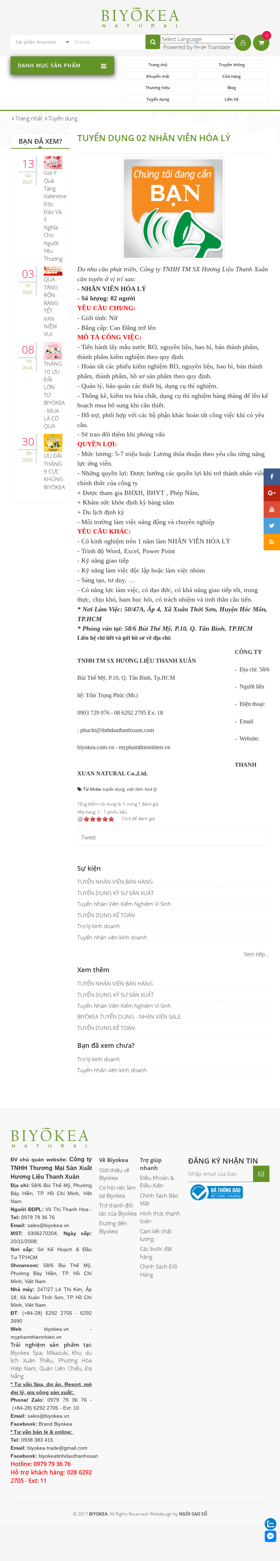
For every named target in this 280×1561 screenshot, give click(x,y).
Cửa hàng (231, 76)
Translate (218, 47)
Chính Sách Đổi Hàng (158, 1270)
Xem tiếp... (256, 954)
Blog (232, 87)
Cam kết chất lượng (156, 1234)
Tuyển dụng (158, 99)
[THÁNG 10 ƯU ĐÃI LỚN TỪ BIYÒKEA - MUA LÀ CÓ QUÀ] (53, 350)
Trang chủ (157, 64)
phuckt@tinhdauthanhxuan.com (117, 730)
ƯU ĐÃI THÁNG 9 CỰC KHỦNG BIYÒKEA (54, 471)
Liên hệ (231, 99)
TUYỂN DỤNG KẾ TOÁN (106, 915)
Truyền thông (232, 64)
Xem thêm (93, 969)
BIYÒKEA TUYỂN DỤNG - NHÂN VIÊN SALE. (129, 1016)
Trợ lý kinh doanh (98, 926)
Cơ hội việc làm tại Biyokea (117, 1191)
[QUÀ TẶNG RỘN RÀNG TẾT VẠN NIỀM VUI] (53, 270)
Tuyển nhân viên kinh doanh (112, 937)
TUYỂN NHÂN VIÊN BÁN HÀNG (115, 881)
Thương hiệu (157, 87)
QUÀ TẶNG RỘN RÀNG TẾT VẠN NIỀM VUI (51, 307)
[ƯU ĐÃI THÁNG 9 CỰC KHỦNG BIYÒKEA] (53, 442)
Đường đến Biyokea (113, 1226)
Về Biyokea (113, 1159)
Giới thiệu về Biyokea (114, 1173)
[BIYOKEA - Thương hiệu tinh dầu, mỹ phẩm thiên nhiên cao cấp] (140, 16)
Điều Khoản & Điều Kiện (157, 1181)
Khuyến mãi (157, 76)
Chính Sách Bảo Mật (159, 1199)
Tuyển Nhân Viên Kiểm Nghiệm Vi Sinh (124, 903)
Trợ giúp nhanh (151, 1163)
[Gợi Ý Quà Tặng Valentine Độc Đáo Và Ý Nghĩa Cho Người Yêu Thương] (53, 161)
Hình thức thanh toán (160, 1217)
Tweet (88, 837)
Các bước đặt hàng (156, 1252)
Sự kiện (89, 868)
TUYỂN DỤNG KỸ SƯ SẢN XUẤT (115, 893)
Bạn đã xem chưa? (106, 1045)
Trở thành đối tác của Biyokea (118, 1209)
